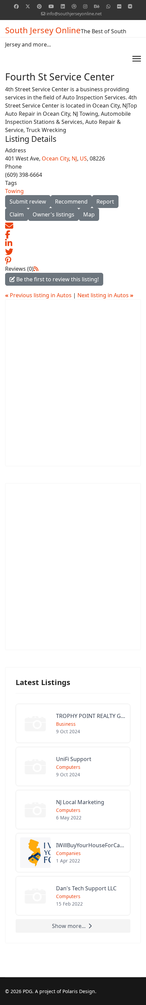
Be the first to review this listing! (57, 279)
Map (89, 214)
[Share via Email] (9, 225)
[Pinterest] (39, 6)
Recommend (71, 201)
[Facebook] (16, 6)
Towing (14, 191)
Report (105, 201)
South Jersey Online (43, 30)
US (83, 158)
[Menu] (136, 59)
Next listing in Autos (105, 295)
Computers (68, 767)
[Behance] (96, 6)
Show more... (69, 926)
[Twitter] (27, 6)
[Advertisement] (73, 383)
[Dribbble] (74, 6)
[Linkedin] (63, 6)
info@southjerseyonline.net (74, 14)
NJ (74, 158)
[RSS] (36, 268)
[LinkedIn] (8, 242)
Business (66, 724)
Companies (68, 853)
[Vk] (130, 6)
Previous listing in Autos (39, 295)
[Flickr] (119, 6)
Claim (17, 214)
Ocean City (55, 158)
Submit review (28, 201)
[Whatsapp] (108, 6)
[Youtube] (51, 6)
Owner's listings (53, 214)
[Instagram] (85, 6)
